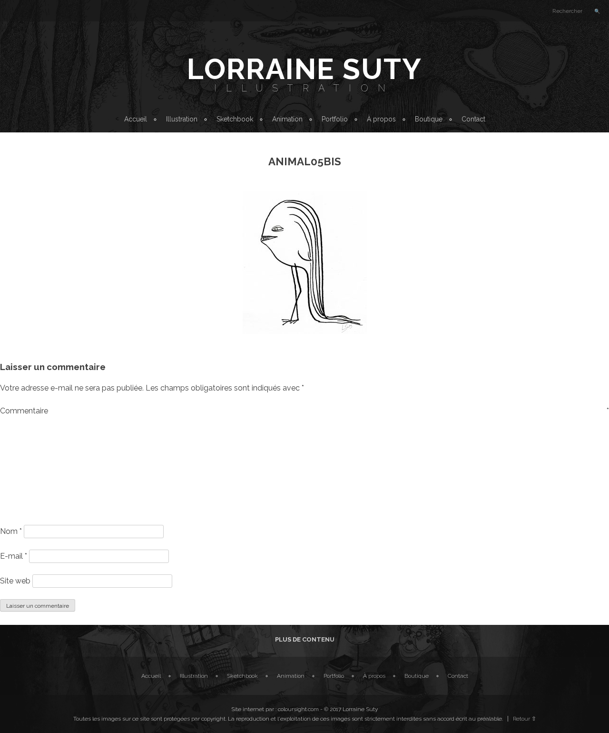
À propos (381, 119)
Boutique (428, 119)
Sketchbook (234, 119)
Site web (15, 580)
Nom (11, 531)
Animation (287, 119)
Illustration (304, 88)
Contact (473, 119)
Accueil (135, 119)
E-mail (13, 556)
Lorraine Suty (304, 69)
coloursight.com (298, 709)
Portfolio (335, 119)
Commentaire (304, 410)
